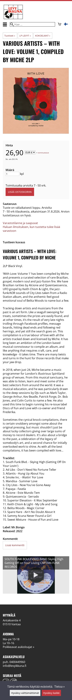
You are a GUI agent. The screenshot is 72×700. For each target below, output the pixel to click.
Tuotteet (9, 35)
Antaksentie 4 (12, 620)
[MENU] (5, 24)
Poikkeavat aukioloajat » (18, 647)
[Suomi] (66, 24)
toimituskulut (43, 152)
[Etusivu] (13, 19)
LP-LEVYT (25, 35)
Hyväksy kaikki (51, 693)
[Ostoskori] (59, 24)
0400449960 (17, 662)
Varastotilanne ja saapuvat (20, 223)
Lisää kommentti (14, 545)
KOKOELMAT (42, 35)
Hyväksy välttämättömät (25, 693)
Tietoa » (59, 686)
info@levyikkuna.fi (14, 666)
